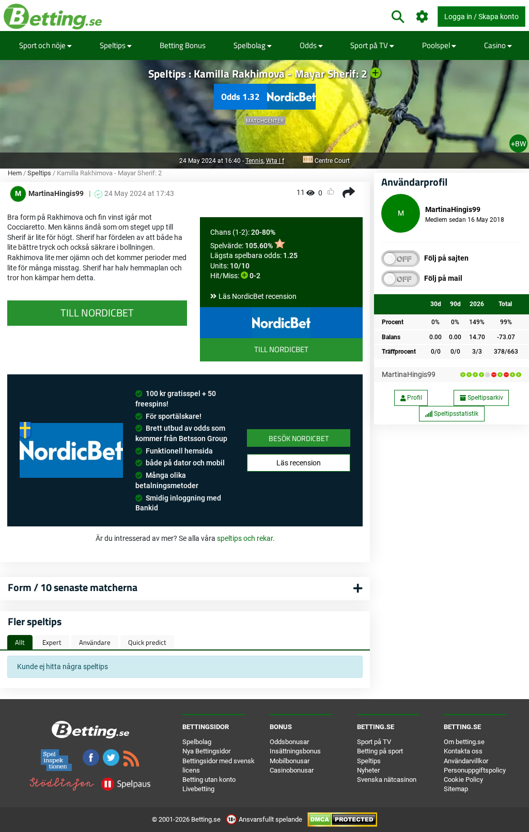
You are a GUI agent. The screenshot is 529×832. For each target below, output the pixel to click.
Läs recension (298, 463)
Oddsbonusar (289, 742)
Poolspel (437, 45)
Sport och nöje (43, 45)
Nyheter (368, 770)
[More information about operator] (71, 450)
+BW (518, 144)
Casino (495, 45)
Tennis (254, 160)
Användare (95, 642)
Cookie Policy (463, 779)
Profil (414, 397)
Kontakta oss (463, 751)
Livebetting (198, 789)
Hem (15, 173)
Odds (309, 45)
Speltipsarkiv (484, 397)
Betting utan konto (209, 779)
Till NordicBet (281, 349)
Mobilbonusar (289, 761)
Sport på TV (370, 45)
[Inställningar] (422, 16)
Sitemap (456, 789)
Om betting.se (464, 742)
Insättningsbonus (295, 751)
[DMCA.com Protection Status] (342, 819)
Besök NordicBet (299, 438)
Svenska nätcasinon (386, 779)
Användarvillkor (466, 761)
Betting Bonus (183, 45)
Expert (51, 642)
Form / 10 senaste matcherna (72, 587)
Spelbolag (250, 45)
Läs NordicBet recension (258, 296)
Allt (20, 642)
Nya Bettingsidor (206, 751)
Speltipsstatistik (455, 413)
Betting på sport (380, 751)
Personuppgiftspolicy (475, 770)
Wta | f (275, 160)
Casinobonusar (292, 770)
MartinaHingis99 (408, 374)
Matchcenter (265, 121)
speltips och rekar (245, 538)
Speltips (113, 45)
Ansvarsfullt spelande (270, 819)
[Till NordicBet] (281, 322)
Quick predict (147, 642)
